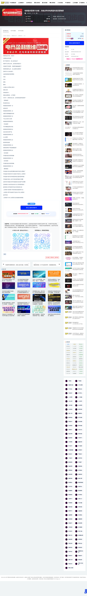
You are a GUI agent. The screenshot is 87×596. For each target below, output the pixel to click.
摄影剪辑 (80, 358)
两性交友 (80, 344)
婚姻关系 (68, 354)
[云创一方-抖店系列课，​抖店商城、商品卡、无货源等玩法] (39, 274)
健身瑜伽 (68, 350)
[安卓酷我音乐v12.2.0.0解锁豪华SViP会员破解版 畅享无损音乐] (68, 168)
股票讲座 (68, 371)
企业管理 (80, 348)
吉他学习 (74, 352)
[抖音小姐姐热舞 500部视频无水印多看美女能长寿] (68, 177)
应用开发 (74, 356)
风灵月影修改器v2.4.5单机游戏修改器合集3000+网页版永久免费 (78, 118)
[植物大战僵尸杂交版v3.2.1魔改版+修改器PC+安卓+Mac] (68, 308)
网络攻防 (68, 369)
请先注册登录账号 (31, 207)
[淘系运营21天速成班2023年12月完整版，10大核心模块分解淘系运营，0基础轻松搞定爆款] (54, 285)
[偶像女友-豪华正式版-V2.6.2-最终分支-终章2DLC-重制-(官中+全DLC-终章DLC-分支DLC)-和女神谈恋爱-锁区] (68, 150)
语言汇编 (68, 373)
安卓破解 (76, 2)
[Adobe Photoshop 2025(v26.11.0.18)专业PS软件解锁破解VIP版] (68, 210)
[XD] (25, 13)
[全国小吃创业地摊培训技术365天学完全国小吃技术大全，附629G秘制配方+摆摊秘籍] (68, 312)
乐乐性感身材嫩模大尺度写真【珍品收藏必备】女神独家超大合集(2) (78, 112)
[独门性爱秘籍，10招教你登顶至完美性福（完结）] (68, 258)
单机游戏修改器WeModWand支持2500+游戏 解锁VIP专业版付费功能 (78, 204)
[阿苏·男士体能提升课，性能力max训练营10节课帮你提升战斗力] (68, 302)
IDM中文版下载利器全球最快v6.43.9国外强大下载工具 (78, 264)
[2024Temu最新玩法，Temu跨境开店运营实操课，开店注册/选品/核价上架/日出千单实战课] (54, 274)
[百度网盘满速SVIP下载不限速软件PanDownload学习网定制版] (68, 80)
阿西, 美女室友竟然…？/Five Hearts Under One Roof (78, 297)
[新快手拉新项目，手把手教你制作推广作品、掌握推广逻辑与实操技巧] (39, 309)
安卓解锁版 (81, 354)
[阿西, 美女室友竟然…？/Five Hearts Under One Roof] (68, 297)
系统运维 (68, 367)
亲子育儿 (68, 346)
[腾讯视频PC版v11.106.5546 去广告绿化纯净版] (68, 324)
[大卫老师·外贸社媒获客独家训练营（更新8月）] (23, 310)
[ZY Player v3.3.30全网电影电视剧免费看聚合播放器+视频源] (68, 280)
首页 (9, 35)
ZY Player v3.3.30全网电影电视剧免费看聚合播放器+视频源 (78, 280)
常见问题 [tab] (21, 30)
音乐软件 (80, 373)
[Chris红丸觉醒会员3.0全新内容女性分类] (68, 286)
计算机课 (80, 371)
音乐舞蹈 (74, 373)
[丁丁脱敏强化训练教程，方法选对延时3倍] (68, 85)
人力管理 (74, 346)
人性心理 (68, 348)
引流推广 (80, 356)
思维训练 (68, 358)
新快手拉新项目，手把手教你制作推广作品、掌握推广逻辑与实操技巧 (39, 316)
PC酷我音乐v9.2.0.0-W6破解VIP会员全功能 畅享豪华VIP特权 (78, 329)
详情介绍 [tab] (6, 30)
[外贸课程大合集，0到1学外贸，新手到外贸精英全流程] (39, 285)
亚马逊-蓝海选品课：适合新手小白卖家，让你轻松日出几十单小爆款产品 (8, 304)
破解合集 (80, 365)
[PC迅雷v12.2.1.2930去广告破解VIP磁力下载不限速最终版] (68, 140)
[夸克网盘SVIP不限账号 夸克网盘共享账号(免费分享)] (68, 91)
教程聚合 (74, 360)
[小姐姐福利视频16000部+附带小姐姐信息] (68, 74)
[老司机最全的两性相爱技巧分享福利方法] (68, 128)
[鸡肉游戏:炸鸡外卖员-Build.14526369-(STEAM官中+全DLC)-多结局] (68, 156)
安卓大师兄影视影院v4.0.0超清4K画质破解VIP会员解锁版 (78, 291)
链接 (57, 257)
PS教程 (74, 344)
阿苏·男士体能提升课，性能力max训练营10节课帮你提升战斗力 (78, 302)
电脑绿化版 (68, 365)
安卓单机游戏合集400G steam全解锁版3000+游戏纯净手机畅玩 (78, 248)
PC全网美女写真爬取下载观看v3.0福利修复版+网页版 (78, 101)
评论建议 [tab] (14, 30)
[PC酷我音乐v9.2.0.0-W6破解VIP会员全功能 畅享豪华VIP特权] (68, 329)
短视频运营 (29, 13)
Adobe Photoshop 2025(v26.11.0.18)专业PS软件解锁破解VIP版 (78, 210)
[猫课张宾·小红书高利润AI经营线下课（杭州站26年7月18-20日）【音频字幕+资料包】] (54, 297)
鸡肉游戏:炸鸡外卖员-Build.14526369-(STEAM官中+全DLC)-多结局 (78, 156)
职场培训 (80, 369)
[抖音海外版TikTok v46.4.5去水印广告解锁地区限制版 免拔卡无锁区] (68, 69)
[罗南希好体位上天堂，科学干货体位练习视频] (68, 123)
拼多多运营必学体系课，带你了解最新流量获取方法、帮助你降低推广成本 (23, 292)
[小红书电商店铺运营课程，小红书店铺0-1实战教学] (23, 273)
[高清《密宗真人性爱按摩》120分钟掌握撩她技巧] (68, 96)
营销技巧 (74, 371)
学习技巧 (74, 354)
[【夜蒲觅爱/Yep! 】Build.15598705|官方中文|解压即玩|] (68, 242)
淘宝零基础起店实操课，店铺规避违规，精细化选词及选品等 (23, 304)
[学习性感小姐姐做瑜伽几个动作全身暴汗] (68, 188)
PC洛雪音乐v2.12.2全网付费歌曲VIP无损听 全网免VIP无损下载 (78, 237)
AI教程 (68, 344)
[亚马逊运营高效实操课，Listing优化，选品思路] (39, 300)
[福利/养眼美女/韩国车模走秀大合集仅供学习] (68, 318)
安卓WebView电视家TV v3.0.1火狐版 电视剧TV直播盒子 (78, 226)
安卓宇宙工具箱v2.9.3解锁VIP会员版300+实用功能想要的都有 (78, 270)
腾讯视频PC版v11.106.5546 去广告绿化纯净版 (78, 324)
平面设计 (68, 356)
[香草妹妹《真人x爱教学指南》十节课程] (68, 232)
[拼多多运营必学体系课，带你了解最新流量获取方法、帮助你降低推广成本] (23, 285)
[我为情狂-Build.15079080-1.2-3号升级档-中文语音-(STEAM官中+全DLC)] (68, 194)
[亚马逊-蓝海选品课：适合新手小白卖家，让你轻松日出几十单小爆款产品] (8, 297)
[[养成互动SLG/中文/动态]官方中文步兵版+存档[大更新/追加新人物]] (68, 183)
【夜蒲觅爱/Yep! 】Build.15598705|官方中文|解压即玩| (78, 242)
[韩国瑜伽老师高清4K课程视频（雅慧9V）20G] (68, 221)
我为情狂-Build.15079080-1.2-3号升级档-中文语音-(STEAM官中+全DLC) (78, 194)
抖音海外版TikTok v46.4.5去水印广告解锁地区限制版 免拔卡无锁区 (78, 69)
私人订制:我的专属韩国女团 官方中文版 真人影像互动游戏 (78, 134)
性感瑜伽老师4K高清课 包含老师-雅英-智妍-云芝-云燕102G (78, 215)
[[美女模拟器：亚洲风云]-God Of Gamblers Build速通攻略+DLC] (68, 145)
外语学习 (80, 352)
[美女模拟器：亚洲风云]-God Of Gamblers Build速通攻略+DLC (78, 145)
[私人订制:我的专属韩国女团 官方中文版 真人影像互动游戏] (68, 134)
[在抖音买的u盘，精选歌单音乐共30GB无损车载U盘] (68, 336)
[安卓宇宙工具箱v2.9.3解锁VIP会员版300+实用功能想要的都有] (68, 270)
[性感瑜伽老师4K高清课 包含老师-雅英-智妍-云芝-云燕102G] (68, 215)
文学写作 (80, 360)
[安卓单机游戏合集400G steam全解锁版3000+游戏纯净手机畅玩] (68, 248)
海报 (53, 257)
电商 (5, 254)
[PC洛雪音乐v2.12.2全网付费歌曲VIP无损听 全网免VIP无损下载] (68, 237)
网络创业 (74, 367)
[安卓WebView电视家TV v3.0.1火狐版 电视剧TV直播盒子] (68, 226)
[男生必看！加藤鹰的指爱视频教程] (68, 107)
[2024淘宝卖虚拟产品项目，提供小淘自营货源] (8, 285)
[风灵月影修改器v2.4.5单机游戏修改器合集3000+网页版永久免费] (68, 118)
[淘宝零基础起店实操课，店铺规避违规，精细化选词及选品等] (23, 296)
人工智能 (80, 346)
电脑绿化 (83, 2)
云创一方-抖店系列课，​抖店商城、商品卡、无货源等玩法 (39, 281)
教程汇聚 (68, 360)
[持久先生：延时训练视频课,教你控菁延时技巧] (68, 172)
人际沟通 (74, 348)
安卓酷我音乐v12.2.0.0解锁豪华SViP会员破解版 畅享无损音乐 (78, 167)
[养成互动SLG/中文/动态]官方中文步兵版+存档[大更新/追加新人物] (78, 183)
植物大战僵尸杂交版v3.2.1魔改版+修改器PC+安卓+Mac (78, 308)
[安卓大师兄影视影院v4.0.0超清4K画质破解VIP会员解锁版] (68, 291)
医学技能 (68, 352)
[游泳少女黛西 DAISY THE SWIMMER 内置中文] (68, 253)
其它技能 (74, 350)
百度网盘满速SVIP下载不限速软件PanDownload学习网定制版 (78, 80)
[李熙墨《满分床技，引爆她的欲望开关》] (68, 199)
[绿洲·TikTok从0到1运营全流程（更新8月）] (54, 309)
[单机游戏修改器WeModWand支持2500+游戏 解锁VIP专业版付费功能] (68, 204)
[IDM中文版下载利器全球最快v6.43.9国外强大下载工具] (68, 264)
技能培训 (74, 358)
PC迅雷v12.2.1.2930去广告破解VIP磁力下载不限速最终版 (78, 139)
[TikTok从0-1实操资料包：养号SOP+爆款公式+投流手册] (8, 309)
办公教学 (80, 350)
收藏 (48, 257)
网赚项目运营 (14, 35)
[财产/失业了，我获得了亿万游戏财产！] (68, 275)
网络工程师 (81, 367)
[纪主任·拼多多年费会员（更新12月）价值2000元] (8, 275)
